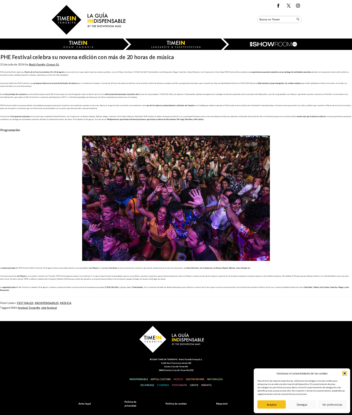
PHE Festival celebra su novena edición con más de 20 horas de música (87, 57)
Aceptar (272, 404)
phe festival (49, 307)
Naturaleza (215, 379)
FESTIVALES (25, 303)
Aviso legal (84, 403)
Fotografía (179, 385)
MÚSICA (65, 303)
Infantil (206, 385)
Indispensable (138, 379)
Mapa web (222, 403)
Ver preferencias (332, 404)
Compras (163, 385)
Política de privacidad (130, 403)
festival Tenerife (29, 307)
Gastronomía (195, 379)
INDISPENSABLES (46, 303)
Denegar (301, 404)
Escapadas (147, 385)
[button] (344, 373)
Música (178, 379)
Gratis (194, 385)
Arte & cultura (161, 379)
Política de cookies (176, 403)
